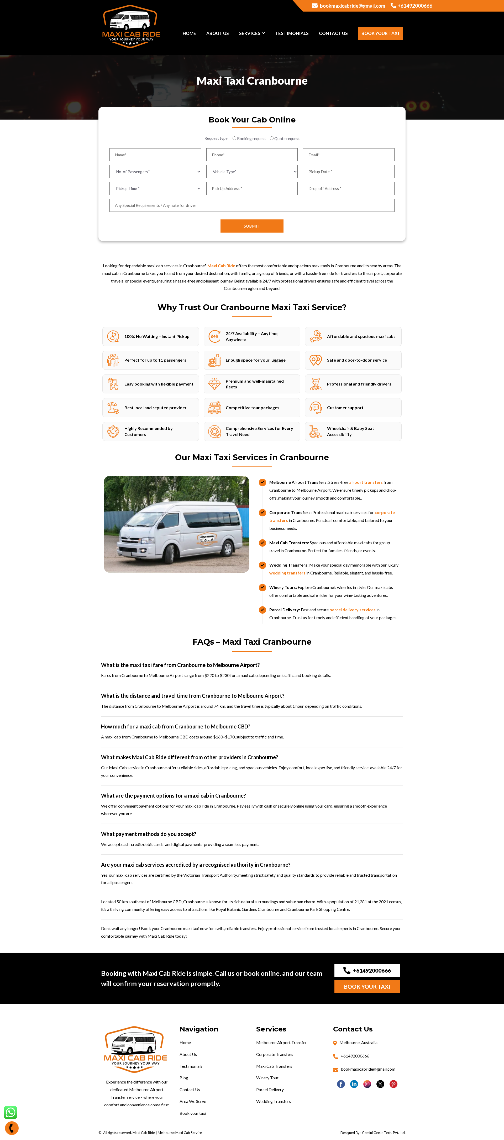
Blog (184, 1077)
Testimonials (292, 33)
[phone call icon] (12, 1128)
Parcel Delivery (270, 1089)
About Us (217, 33)
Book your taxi (380, 33)
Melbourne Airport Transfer (281, 1042)
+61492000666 (415, 6)
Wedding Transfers (273, 1101)
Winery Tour (267, 1077)
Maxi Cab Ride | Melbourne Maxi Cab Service (167, 1133)
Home (189, 33)
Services (249, 33)
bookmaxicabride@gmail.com (352, 6)
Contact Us (333, 33)
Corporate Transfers (274, 1054)
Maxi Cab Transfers (274, 1066)
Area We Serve (193, 1101)
